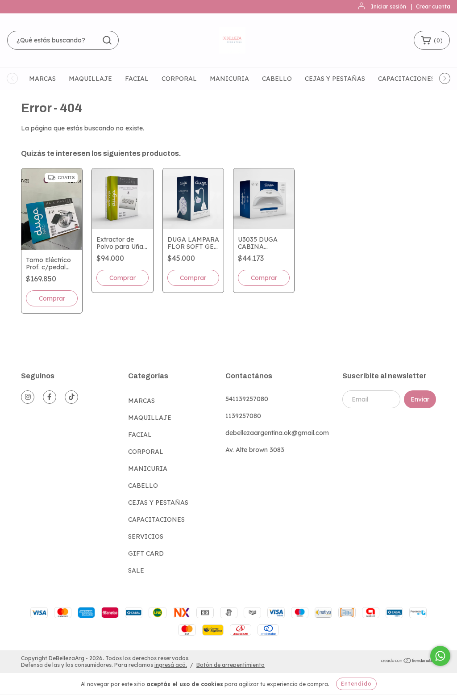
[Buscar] (107, 40)
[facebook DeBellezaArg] (49, 397)
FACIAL (137, 79)
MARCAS (42, 79)
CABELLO (277, 79)
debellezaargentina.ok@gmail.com (277, 433)
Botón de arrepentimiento (230, 665)
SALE (136, 570)
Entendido (356, 683)
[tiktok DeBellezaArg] (71, 397)
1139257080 (243, 416)
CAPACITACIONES (406, 79)
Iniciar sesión (388, 6)
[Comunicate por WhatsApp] (440, 656)
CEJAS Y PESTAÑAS (335, 79)
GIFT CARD (146, 553)
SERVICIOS (145, 536)
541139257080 (246, 399)
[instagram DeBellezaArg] (27, 397)
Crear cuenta (433, 6)
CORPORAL (179, 79)
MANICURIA (229, 79)
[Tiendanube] (408, 661)
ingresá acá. (170, 665)
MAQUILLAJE (90, 79)
